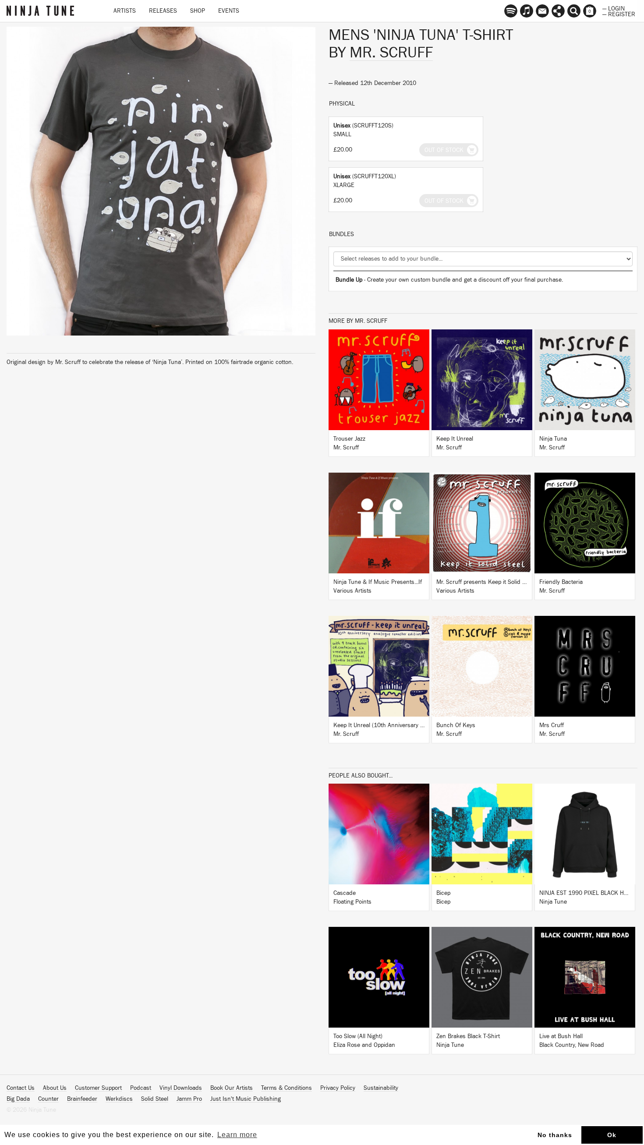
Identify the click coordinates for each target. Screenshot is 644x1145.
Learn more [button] (237, 1134)
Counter (48, 1099)
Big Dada (18, 1099)
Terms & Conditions (286, 1088)
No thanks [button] (555, 1134)
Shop (197, 11)
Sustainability (381, 1088)
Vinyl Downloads (180, 1088)
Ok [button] (611, 1134)
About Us (55, 1088)
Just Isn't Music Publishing (245, 1099)
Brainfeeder (82, 1099)
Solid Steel (154, 1099)
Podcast (140, 1088)
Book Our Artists (231, 1088)
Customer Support (98, 1088)
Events (228, 11)
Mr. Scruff (391, 52)
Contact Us (21, 1088)
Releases (163, 11)
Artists (124, 11)
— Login (613, 8)
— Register (618, 13)
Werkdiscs (119, 1099)
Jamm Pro (189, 1099)
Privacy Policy (337, 1088)
